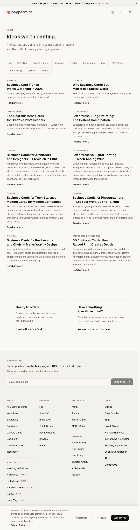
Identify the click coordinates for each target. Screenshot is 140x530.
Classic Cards (14, 432)
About (108, 458)
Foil (41, 406)
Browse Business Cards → (31, 329)
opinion (31, 70)
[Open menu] (130, 12)
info (103, 63)
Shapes (43, 438)
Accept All (120, 517)
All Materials (78, 468)
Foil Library (78, 449)
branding (22, 63)
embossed (89, 63)
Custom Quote (15, 445)
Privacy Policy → (19, 525)
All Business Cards (17, 406)
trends (45, 70)
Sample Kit (12, 438)
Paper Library (79, 442)
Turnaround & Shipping (117, 438)
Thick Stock (46, 426)
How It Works (112, 426)
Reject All (101, 517)
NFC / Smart (79, 426)
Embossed (45, 419)
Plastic (76, 413)
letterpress (117, 63)
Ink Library (77, 455)
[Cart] (112, 12)
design (74, 63)
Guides (76, 474)
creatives (59, 63)
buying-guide (40, 63)
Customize (81, 517)
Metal (75, 406)
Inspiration (12, 451)
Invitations (12, 413)
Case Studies (112, 413)
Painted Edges (47, 432)
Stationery (12, 419)
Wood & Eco (79, 419)
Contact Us (111, 464)
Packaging (12, 426)
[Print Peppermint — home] (19, 12)
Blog (107, 419)
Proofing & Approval (116, 445)
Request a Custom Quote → (94, 329)
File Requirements (114, 432)
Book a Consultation (116, 451)
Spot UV (43, 413)
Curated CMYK (80, 461)
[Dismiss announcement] (136, 3)
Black (42, 445)
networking (15, 70)
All (10, 63)
